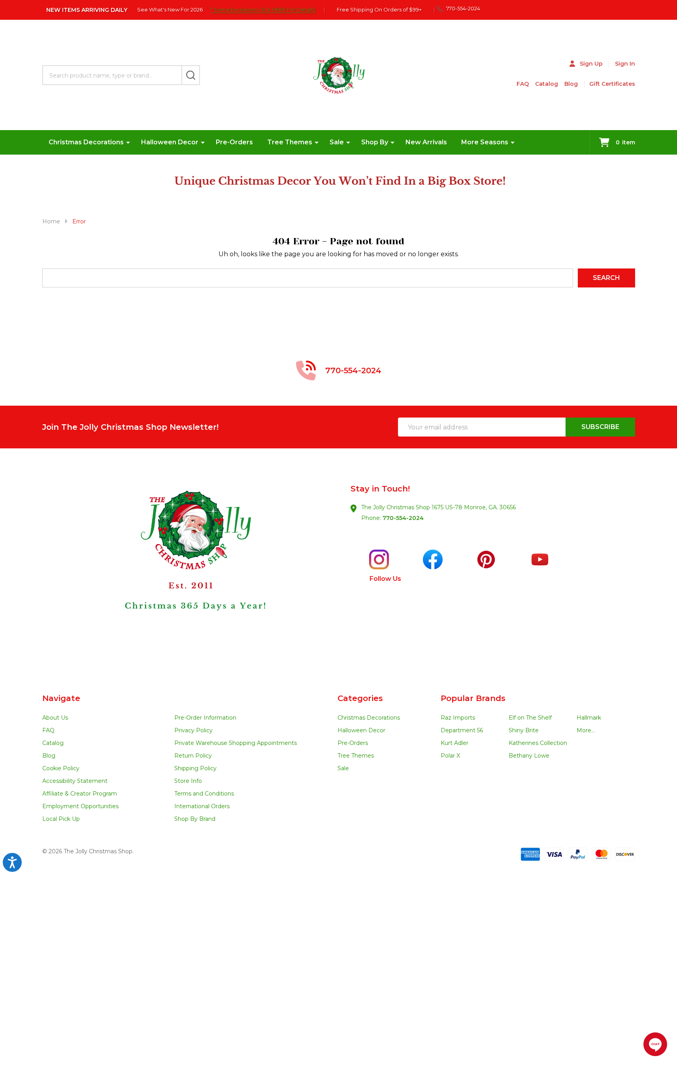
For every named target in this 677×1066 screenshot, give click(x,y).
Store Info (188, 780)
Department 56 (462, 730)
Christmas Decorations (86, 142)
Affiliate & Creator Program (79, 793)
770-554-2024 (403, 518)
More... (586, 730)
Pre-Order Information (205, 717)
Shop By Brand (194, 818)
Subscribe (600, 427)
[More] (128, 142)
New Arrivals (426, 142)
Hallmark (589, 717)
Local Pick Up (61, 818)
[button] (190, 571)
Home (51, 221)
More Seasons (484, 142)
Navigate (61, 698)
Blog (571, 83)
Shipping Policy (195, 768)
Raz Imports (458, 717)
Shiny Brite (524, 730)
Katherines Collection (538, 743)
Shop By (374, 142)
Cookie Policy (60, 768)
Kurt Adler (454, 743)
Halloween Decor (169, 142)
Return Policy (193, 755)
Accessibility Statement (74, 780)
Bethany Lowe (529, 755)
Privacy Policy (193, 730)
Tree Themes (289, 142)
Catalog (546, 83)
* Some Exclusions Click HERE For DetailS (263, 9)
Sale (337, 142)
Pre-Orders (234, 142)
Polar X (450, 755)
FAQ (523, 83)
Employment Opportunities (80, 806)
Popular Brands (473, 698)
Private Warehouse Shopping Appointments (235, 743)
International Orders (202, 806)
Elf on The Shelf (530, 717)
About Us (55, 717)
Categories (360, 698)
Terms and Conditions (204, 793)
